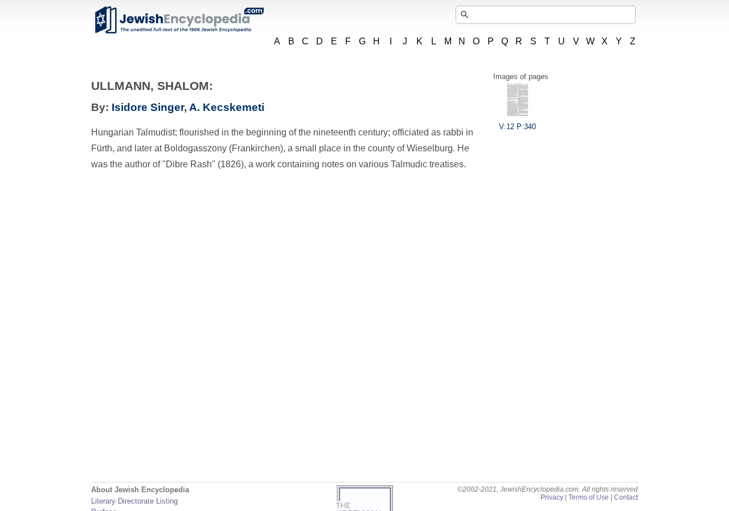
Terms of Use (588, 497)
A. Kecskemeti (226, 107)
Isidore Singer (148, 107)
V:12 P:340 (517, 126)
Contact (626, 497)
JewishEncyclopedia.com (179, 20)
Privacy (551, 497)
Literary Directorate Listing (134, 501)
